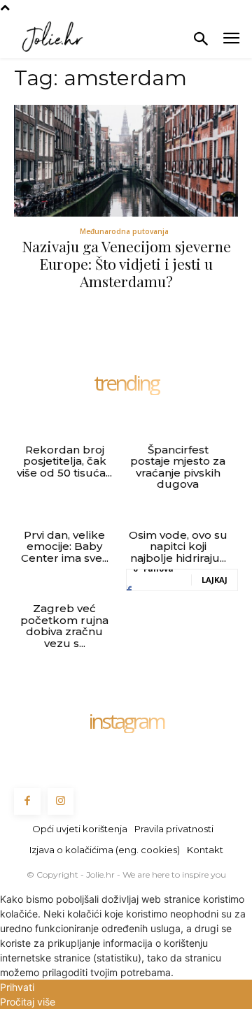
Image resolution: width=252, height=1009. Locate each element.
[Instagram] (61, 801)
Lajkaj (214, 579)
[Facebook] (27, 801)
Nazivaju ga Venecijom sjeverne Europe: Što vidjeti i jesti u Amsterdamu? (126, 263)
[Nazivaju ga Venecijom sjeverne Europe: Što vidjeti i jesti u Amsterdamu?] (126, 161)
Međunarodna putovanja (124, 231)
